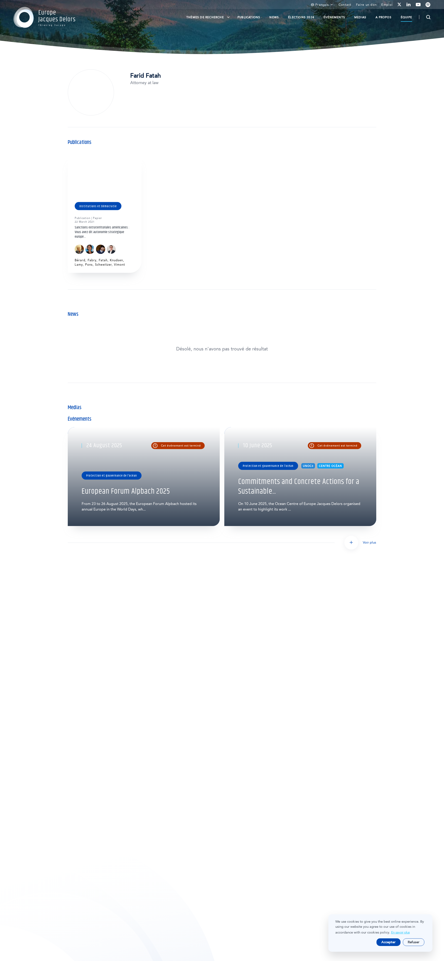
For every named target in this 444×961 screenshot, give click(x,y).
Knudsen (116, 260)
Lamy (79, 264)
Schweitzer (103, 264)
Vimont (119, 264)
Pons (89, 264)
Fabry (92, 260)
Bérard (80, 260)
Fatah (103, 260)
